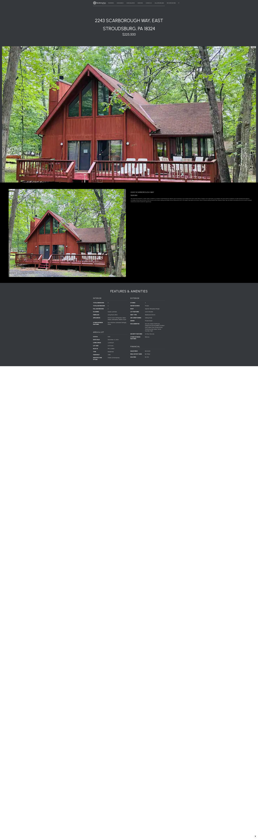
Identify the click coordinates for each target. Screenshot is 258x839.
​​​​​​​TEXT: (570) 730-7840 (171, 2)
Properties (111, 2)
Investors (140, 2)
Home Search (120, 2)
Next (100, 180)
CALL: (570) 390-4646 (159, 2)
